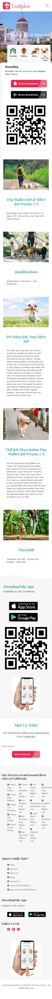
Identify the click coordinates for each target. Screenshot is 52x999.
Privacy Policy (39, 985)
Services (13, 869)
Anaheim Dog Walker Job (45, 807)
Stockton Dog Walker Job (46, 823)
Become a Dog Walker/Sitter (22, 889)
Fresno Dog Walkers (11, 797)
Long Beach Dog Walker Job (33, 819)
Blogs (12, 877)
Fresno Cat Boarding (11, 807)
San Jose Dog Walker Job (23, 836)
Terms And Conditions (19, 885)
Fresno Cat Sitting (11, 817)
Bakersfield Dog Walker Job (47, 791)
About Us (13, 873)
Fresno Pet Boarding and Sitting (23, 790)
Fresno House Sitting (11, 827)
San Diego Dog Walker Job (33, 790)
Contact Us (14, 881)
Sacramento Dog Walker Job (35, 806)
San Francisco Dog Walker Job (23, 822)
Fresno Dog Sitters (11, 787)
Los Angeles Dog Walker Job (22, 806)
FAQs (11, 865)
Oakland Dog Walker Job (34, 836)
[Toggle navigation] (47, 5)
